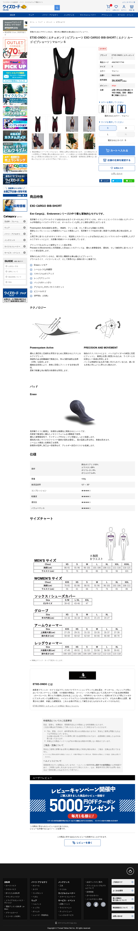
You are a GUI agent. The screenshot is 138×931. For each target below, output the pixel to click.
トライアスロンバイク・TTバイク (14, 901)
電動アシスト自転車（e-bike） (14, 907)
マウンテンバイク (13, 896)
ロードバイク (11, 885)
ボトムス (36, 911)
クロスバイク (11, 889)
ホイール (36, 885)
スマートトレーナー (67, 896)
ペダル (35, 896)
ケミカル (63, 889)
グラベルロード (12, 912)
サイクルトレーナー (88, 15)
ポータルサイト (93, 895)
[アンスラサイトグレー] (103, 109)
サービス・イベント (126, 15)
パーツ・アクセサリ (50, 15)
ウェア (31, 15)
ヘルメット (37, 904)
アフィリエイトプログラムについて (95, 886)
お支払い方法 (13, 266)
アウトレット (106, 15)
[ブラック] (112, 109)
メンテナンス (69, 15)
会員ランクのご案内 (94, 882)
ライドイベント (66, 907)
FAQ (9, 282)
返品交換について (14, 277)
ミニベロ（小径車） (13, 916)
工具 (61, 885)
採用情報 (90, 891)
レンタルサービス (67, 915)
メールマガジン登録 (94, 899)
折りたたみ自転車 (13, 893)
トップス (36, 907)
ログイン (52, 828)
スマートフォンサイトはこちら (67, 923)
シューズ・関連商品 (40, 915)
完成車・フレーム (11, 221)
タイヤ (35, 889)
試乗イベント (65, 904)
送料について (13, 271)
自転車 (12, 15)
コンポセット (38, 893)
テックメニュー (66, 911)
